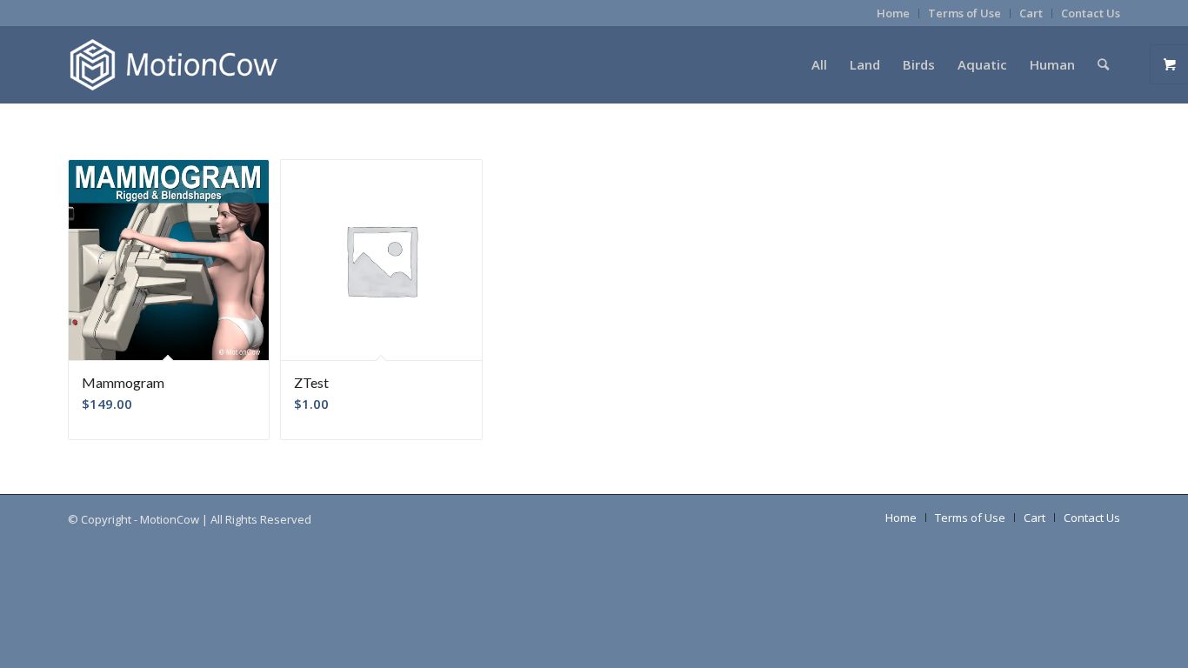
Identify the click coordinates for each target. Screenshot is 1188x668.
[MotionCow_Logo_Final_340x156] (173, 64)
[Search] (1103, 64)
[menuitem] (893, 13)
